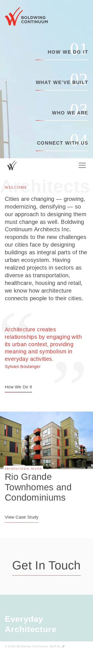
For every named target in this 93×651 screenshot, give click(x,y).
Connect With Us (62, 142)
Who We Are (70, 112)
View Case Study (22, 517)
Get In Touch (46, 565)
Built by (55, 646)
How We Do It (68, 51)
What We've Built (62, 81)
